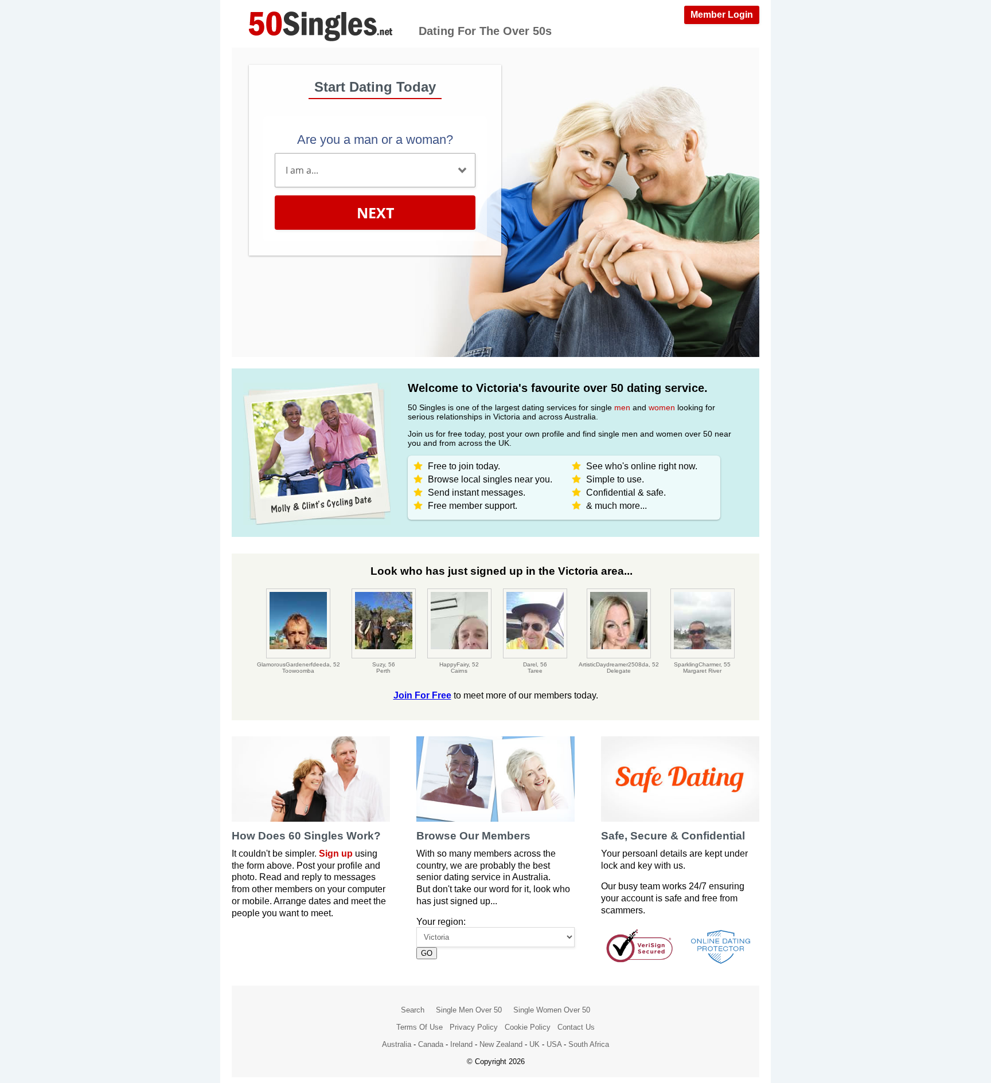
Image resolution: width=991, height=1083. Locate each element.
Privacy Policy (474, 1027)
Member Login (721, 14)
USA (554, 1044)
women (662, 407)
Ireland (461, 1044)
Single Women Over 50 (551, 1010)
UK (534, 1044)
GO (426, 953)
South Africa (588, 1044)
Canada (430, 1044)
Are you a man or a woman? (375, 139)
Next (375, 212)
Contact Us (576, 1027)
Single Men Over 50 (469, 1010)
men (622, 407)
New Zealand (500, 1044)
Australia (396, 1044)
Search (412, 1010)
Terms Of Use (419, 1027)
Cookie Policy (528, 1027)
